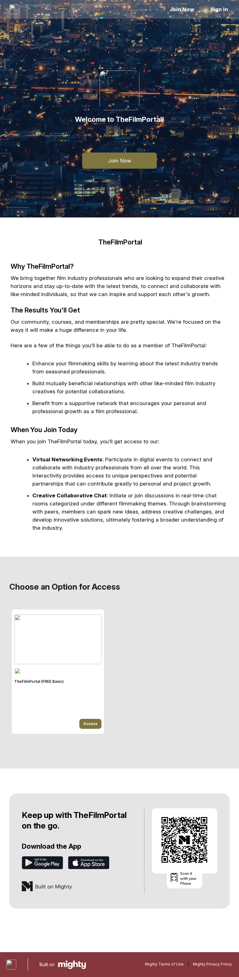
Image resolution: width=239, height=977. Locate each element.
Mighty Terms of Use (164, 964)
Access (90, 723)
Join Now (182, 9)
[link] (57, 671)
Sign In (219, 9)
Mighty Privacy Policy (212, 964)
